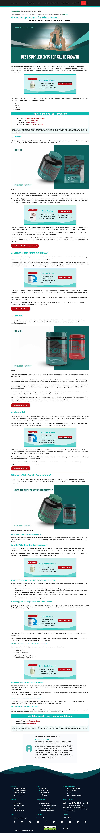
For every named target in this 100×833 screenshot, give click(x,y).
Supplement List (19, 805)
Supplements (64, 3)
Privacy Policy (67, 817)
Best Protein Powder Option (36, 118)
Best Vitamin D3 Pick (36, 124)
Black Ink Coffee (31, 723)
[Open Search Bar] (87, 3)
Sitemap (65, 828)
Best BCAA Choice (33, 120)
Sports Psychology (52, 3)
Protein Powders (45, 803)
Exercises (30, 3)
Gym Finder (76, 3)
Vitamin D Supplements (47, 810)
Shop (83, 3)
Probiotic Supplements (47, 808)
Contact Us (41, 818)
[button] (35, 3)
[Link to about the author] (54, 737)
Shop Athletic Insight (32, 720)
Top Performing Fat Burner (33, 721)
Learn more (65, 14)
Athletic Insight (15, 11)
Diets (39, 3)
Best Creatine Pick (33, 122)
